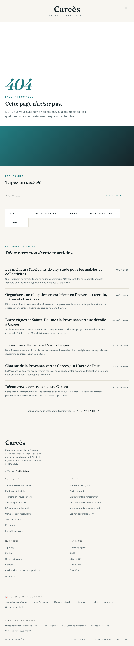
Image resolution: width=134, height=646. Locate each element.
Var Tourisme (51, 626)
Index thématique (14, 531)
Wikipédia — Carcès (100, 626)
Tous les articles (13, 519)
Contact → (17, 222)
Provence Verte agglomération (20, 631)
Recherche (10, 525)
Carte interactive (78, 491)
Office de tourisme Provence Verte (22, 626)
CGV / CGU (75, 559)
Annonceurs (11, 576)
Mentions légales (78, 547)
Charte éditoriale (13, 559)
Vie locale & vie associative (18, 485)
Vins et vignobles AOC (16, 502)
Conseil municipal (14, 607)
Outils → (74, 213)
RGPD (72, 553)
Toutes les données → (16, 602)
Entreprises (81, 602)
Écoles (95, 602)
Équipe (8, 553)
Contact (9, 564)
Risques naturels (62, 602)
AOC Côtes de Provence (74, 626)
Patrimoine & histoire (15, 491)
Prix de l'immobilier (41, 602)
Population (108, 602)
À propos (9, 547)
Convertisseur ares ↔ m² (82, 514)
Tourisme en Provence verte (18, 497)
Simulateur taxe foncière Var (84, 497)
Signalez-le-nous (86, 411)
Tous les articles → (45, 213)
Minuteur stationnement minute (85, 508)
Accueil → (16, 213)
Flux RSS (74, 570)
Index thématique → (102, 213)
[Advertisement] (67, 45)
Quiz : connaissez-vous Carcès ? (85, 502)
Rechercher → (115, 195)
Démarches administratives (18, 508)
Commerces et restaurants (18, 514)
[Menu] (126, 8)
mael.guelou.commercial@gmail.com (23, 570)
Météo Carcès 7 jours (80, 485)
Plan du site (75, 564)
